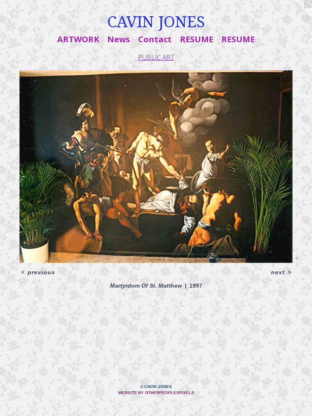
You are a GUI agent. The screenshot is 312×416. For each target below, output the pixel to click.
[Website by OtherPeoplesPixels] (296, 16)
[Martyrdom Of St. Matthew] (156, 166)
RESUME (196, 39)
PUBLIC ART (156, 57)
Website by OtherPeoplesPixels (156, 392)
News (118, 39)
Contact (155, 39)
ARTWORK (78, 39)
